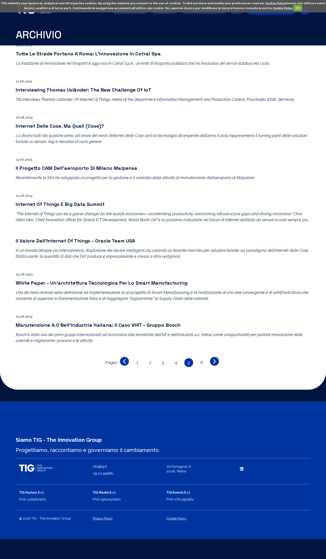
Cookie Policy (275, 3)
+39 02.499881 (103, 473)
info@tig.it (100, 466)
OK (298, 8)
